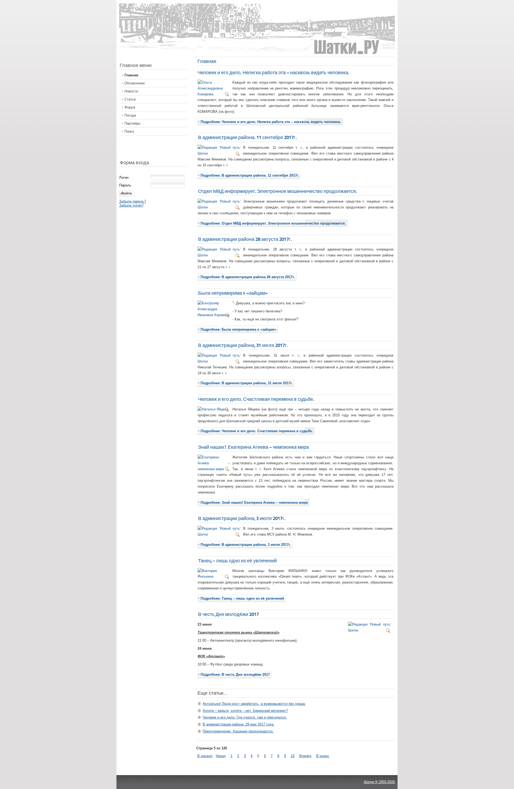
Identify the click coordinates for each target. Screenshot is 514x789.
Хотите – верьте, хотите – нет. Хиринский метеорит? (245, 711)
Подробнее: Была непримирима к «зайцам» (238, 329)
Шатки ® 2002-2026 (379, 782)
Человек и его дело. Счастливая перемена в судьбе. (256, 399)
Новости (131, 91)
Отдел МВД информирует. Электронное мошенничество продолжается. (277, 191)
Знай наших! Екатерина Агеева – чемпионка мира (253, 447)
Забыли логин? (131, 205)
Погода (130, 115)
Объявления (134, 83)
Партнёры (132, 123)
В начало (204, 756)
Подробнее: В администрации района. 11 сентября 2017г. (250, 175)
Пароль (125, 185)
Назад (221, 756)
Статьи (130, 99)
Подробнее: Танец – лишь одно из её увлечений (242, 598)
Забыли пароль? (132, 201)
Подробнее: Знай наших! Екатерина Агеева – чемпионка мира (254, 502)
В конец (322, 756)
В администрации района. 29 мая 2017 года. (238, 724)
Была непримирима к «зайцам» (233, 293)
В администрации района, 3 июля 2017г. (241, 518)
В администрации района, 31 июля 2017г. (243, 345)
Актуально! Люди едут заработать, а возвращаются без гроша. (254, 704)
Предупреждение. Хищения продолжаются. (238, 731)
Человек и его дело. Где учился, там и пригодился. (245, 717)
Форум (129, 107)
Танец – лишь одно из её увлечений (237, 560)
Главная (131, 75)
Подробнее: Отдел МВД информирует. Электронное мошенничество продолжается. (273, 223)
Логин (123, 177)
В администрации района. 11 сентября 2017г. (247, 137)
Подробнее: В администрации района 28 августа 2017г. (248, 277)
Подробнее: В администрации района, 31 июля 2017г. (247, 383)
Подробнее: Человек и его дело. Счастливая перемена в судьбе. (257, 431)
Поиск (129, 131)
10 (292, 756)
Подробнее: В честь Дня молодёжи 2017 (235, 674)
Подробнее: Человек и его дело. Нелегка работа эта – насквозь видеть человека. (271, 122)
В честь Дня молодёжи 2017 (228, 614)
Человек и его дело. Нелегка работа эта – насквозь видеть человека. (273, 72)
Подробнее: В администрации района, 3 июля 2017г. (246, 545)
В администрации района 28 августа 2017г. (245, 239)
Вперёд (305, 756)
